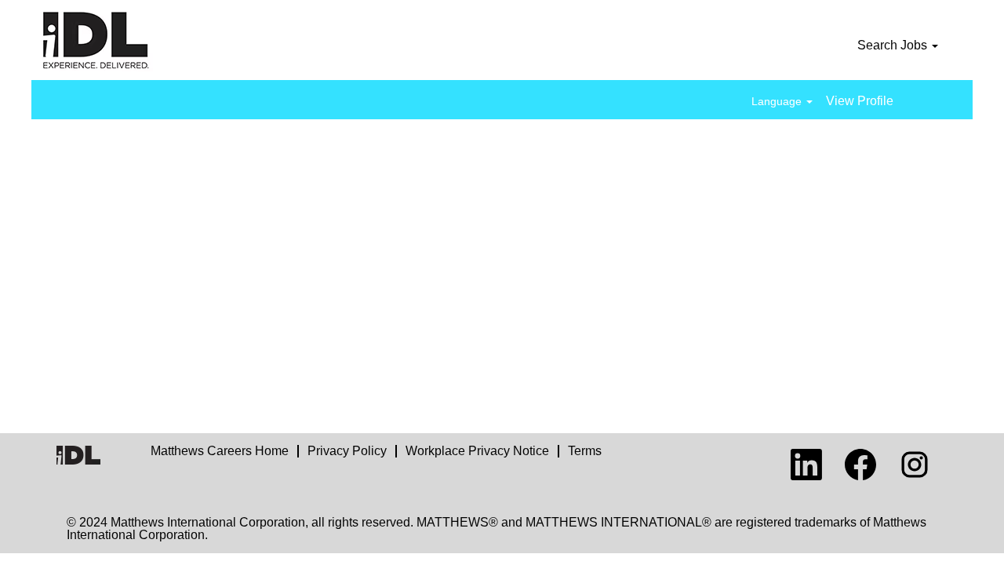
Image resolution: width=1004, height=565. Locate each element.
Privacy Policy (347, 450)
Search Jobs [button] (893, 45)
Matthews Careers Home (220, 450)
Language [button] (778, 101)
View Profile (859, 101)
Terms (585, 450)
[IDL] (138, 40)
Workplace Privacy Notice (477, 450)
